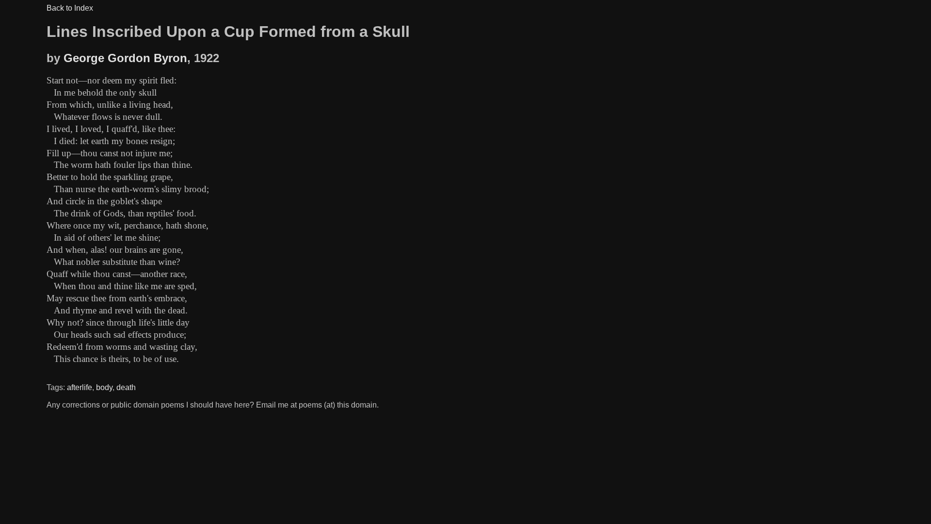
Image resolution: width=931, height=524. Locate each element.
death (126, 387)
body (104, 387)
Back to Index (70, 8)
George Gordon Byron (125, 58)
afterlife (79, 387)
